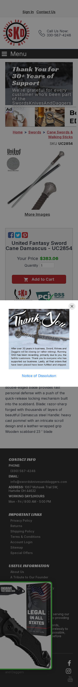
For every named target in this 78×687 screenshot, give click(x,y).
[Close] (71, 306)
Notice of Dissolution (39, 376)
